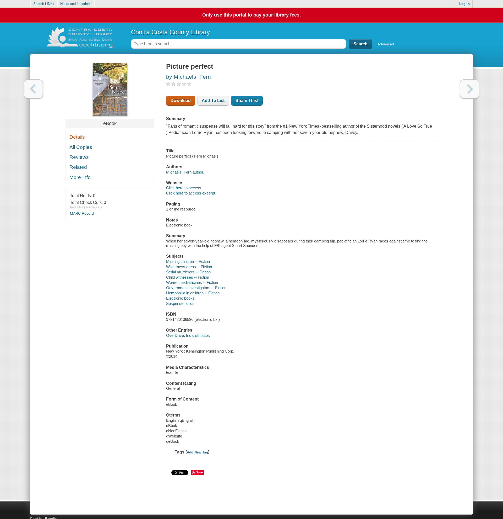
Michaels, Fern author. (185, 172)
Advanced (386, 44)
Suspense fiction (180, 303)
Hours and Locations (75, 4)
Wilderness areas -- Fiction (189, 266)
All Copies (80, 147)
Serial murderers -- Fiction (188, 272)
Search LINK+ (44, 4)
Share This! (247, 100)
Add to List (213, 100)
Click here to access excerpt (190, 193)
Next (469, 89)
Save (199, 472)
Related (78, 167)
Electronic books (180, 298)
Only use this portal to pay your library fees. (251, 15)
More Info (80, 177)
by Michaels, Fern (188, 77)
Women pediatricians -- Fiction (192, 282)
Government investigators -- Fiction (196, 287)
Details (77, 137)
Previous (33, 89)
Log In (464, 4)
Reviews (79, 157)
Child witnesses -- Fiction (187, 277)
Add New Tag (197, 452)
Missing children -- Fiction (188, 261)
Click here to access (183, 188)
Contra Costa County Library (170, 32)
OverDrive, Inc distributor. (188, 335)
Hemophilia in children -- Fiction (193, 293)
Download (181, 100)
